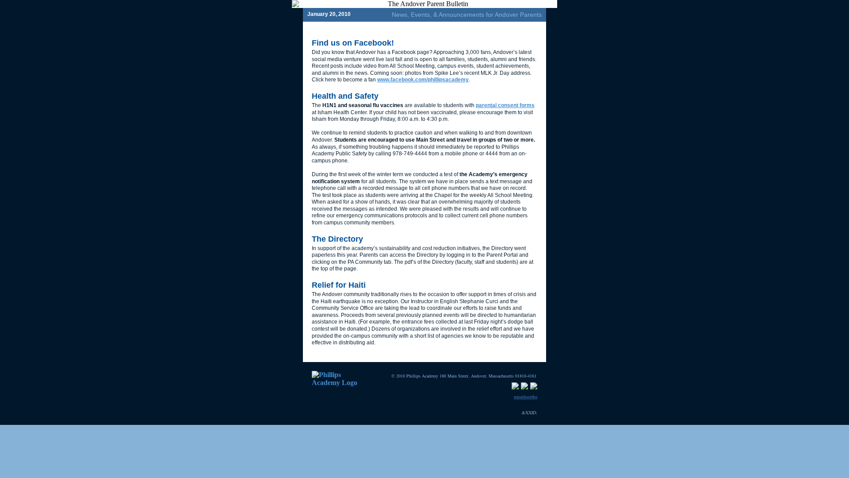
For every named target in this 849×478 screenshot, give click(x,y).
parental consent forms (505, 105)
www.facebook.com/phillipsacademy (423, 80)
